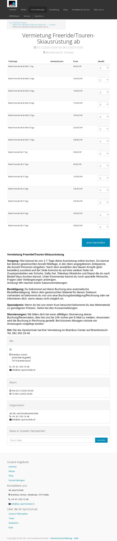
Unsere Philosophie (18, 513)
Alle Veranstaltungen (18, 23)
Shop (11, 475)
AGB (11, 527)
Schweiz (52, 25)
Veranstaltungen (17, 480)
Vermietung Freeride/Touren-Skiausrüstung (29, 25)
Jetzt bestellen (96, 242)
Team (11, 518)
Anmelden (101, 440)
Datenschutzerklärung (61, 538)
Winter (12, 471)
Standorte (13, 522)
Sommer (13, 466)
